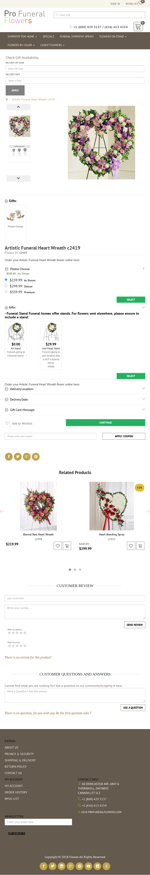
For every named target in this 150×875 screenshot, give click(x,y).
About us (11, 747)
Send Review (135, 625)
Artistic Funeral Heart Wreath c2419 (33, 99)
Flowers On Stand (112, 36)
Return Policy (16, 766)
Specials (48, 36)
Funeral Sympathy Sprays (77, 36)
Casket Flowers (51, 45)
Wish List (12, 799)
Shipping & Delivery (20, 760)
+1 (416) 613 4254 (94, 805)
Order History (16, 792)
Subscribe (16, 833)
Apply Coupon (124, 436)
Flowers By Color (20, 45)
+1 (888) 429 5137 (94, 799)
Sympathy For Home (21, 36)
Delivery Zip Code (15, 62)
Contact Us (13, 773)
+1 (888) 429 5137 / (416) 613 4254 (100, 27)
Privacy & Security (19, 754)
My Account (14, 786)
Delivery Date (13, 74)
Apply (15, 90)
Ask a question (133, 707)
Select (131, 299)
